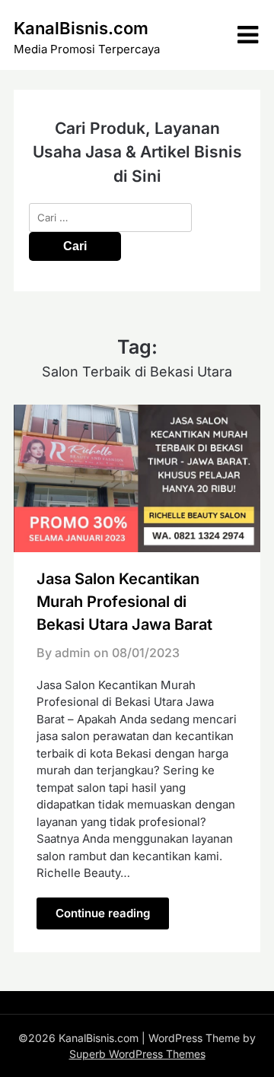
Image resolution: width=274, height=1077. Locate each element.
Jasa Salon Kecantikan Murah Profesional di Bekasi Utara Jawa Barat (124, 602)
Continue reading (103, 913)
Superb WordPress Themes (137, 1053)
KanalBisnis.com (81, 28)
